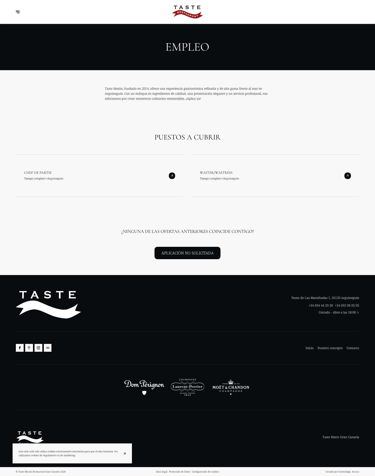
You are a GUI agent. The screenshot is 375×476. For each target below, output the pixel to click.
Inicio (310, 348)
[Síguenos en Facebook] (20, 348)
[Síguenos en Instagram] (38, 348)
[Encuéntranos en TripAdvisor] (48, 348)
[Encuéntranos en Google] (29, 348)
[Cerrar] (125, 453)
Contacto (353, 348)
